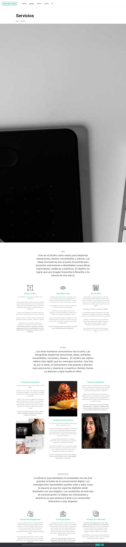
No (102, 544)
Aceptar (98, 544)
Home (17, 21)
